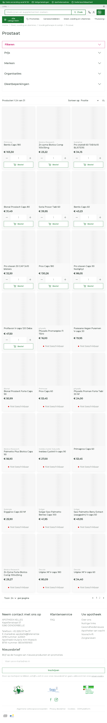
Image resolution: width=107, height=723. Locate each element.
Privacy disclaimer (58, 709)
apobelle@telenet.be (27, 634)
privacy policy (97, 676)
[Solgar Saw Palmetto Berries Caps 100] (53, 490)
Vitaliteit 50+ (16, 58)
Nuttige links (88, 623)
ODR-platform (83, 709)
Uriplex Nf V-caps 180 (50, 572)
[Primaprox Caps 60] (88, 429)
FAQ (52, 620)
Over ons (86, 620)
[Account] (93, 12)
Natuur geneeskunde (16, 64)
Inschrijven (53, 670)
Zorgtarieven (88, 638)
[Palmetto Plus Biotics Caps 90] (18, 429)
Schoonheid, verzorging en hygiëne (16, 33)
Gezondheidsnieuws (92, 627)
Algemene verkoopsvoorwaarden (32, 709)
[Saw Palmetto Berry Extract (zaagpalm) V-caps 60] (88, 490)
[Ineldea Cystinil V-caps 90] (53, 429)
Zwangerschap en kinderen (16, 51)
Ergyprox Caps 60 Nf (15, 512)
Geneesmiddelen (16, 82)
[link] (93, 598)
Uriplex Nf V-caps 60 (84, 572)
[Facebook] (51, 700)
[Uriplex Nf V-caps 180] (53, 550)
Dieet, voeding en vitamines (16, 43)
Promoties (7, 25)
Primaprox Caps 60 (84, 449)
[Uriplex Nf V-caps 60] (88, 550)
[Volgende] (103, 598)
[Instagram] (56, 700)
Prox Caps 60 (46, 391)
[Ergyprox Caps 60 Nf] (18, 490)
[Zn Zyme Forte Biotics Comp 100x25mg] (18, 550)
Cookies (71, 709)
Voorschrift (87, 634)
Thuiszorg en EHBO (16, 70)
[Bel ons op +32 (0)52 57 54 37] (89, 12)
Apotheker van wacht (93, 630)
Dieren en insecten (16, 76)
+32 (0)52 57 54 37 (22, 631)
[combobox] (38, 12)
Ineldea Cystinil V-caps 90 (52, 451)
